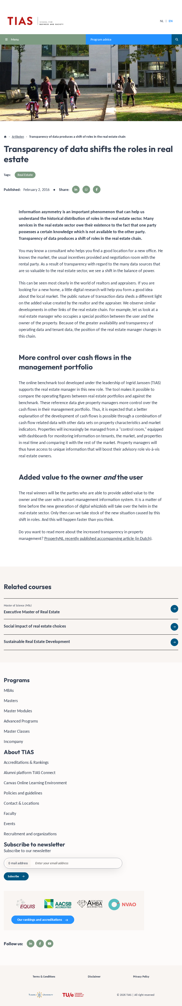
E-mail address (18, 863)
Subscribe (13, 876)
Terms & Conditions (44, 976)
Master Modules (18, 710)
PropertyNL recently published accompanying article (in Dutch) (97, 538)
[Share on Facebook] (96, 189)
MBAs (9, 690)
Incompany (13, 741)
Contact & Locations (21, 803)
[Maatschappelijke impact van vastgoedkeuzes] (91, 626)
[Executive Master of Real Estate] (91, 609)
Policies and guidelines (23, 793)
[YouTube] (49, 943)
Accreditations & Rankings (26, 762)
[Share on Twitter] (86, 189)
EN (171, 21)
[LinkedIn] (30, 943)
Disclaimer (94, 976)
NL (162, 21)
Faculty (10, 813)
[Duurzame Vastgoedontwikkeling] (91, 642)
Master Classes (17, 731)
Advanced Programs (21, 721)
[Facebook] (40, 943)
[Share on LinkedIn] (76, 189)
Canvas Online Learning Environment (35, 782)
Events (9, 823)
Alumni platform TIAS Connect (29, 772)
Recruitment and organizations (30, 833)
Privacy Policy (141, 976)
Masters (11, 700)
